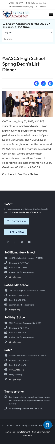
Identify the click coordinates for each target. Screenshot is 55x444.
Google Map (15, 277)
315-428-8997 (17, 3)
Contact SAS (18, 221)
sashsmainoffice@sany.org (22, 6)
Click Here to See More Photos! (20, 174)
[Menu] (51, 14)
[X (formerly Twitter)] (43, 83)
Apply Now (16, 232)
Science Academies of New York (26, 212)
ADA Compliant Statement (17, 431)
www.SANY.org (16, 369)
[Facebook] (36, 83)
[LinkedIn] (50, 83)
